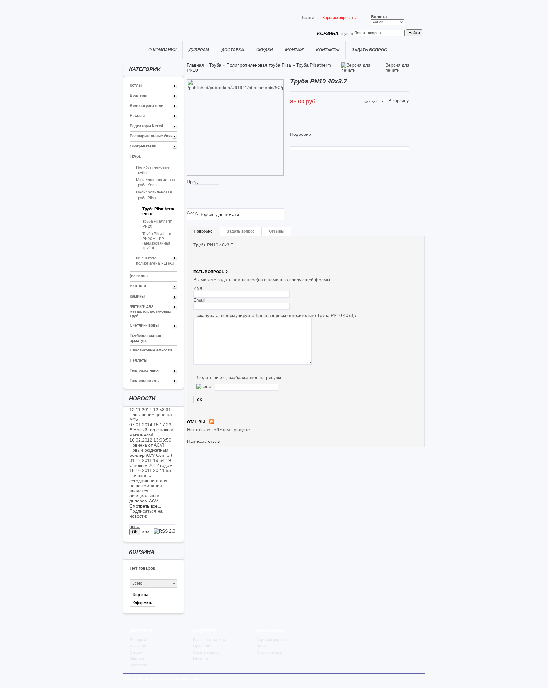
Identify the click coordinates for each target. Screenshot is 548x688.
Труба (135, 156)
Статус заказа (269, 652)
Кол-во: (370, 102)
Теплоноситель (144, 380)
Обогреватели (143, 146)
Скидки (264, 50)
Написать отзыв (203, 441)
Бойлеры (138, 95)
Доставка (232, 50)
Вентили (138, 286)
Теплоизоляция (144, 370)
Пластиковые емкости (151, 350)
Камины (137, 296)
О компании (162, 50)
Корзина (140, 595)
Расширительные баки (151, 136)
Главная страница (209, 640)
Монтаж (294, 50)
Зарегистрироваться (341, 18)
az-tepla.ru (148, 678)
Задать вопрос (369, 50)
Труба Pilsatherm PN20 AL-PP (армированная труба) (157, 241)
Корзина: (335, 33)
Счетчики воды (144, 325)
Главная (132, 50)
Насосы (137, 116)
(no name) (139, 276)
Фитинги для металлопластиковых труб (150, 311)
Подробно (203, 231)
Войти (308, 17)
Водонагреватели (146, 105)
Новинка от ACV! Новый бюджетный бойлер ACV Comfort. (151, 450)
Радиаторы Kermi (146, 126)
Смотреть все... (145, 505)
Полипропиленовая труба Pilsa (258, 65)
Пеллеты (138, 360)
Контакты (327, 50)
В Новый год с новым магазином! (151, 432)
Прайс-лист (203, 646)
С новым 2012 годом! (151, 465)
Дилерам (199, 50)
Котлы (136, 85)
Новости (200, 659)
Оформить (142, 603)
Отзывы (276, 231)
